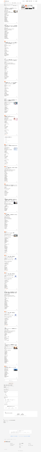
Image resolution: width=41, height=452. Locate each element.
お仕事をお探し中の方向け (12, 444)
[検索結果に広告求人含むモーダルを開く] (5, 5)
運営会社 (20, 446)
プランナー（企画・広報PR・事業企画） (9, 256)
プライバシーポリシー (21, 445)
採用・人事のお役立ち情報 (30, 445)
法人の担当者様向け (12, 445)
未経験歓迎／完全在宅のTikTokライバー (9, 116)
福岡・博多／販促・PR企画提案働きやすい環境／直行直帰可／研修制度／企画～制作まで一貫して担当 (10, 293)
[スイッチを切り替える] (8, 5)
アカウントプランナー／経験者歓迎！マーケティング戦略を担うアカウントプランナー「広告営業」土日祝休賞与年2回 (10, 345)
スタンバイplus (29, 444)
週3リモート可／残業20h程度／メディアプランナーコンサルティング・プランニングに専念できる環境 (10, 60)
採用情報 (20, 447)
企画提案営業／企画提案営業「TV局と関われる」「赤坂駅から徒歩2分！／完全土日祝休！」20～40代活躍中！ (10, 200)
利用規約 (20, 444)
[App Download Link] (26, 8)
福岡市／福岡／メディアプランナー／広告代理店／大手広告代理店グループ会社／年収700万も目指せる (10, 26)
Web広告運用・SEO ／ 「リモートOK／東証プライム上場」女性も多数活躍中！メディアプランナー (10, 43)
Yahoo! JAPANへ (5, 449)
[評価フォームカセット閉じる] (17, 406)
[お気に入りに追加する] (16, 22)
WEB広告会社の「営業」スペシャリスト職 (10, 367)
